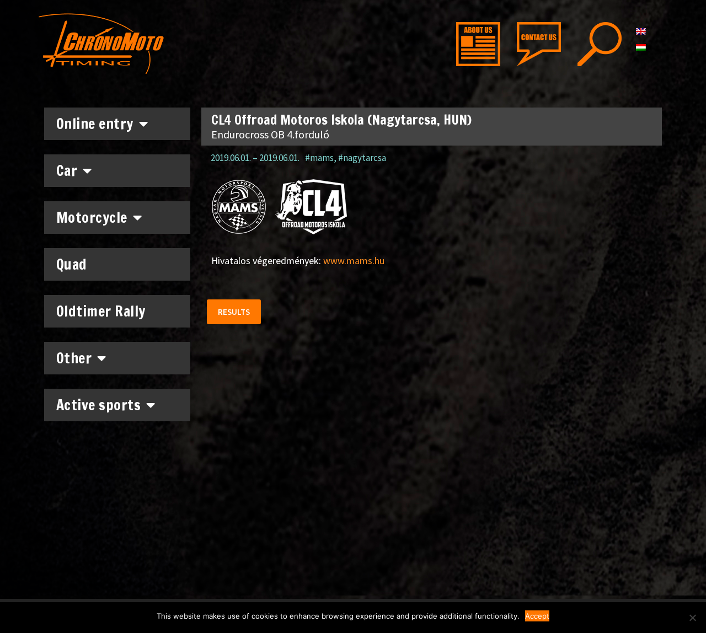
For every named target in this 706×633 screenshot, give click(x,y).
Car (67, 170)
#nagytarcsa (362, 158)
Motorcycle (91, 217)
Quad (71, 264)
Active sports (98, 405)
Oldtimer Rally (101, 311)
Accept (537, 615)
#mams (319, 158)
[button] (234, 311)
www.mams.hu (353, 260)
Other (74, 358)
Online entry (94, 124)
